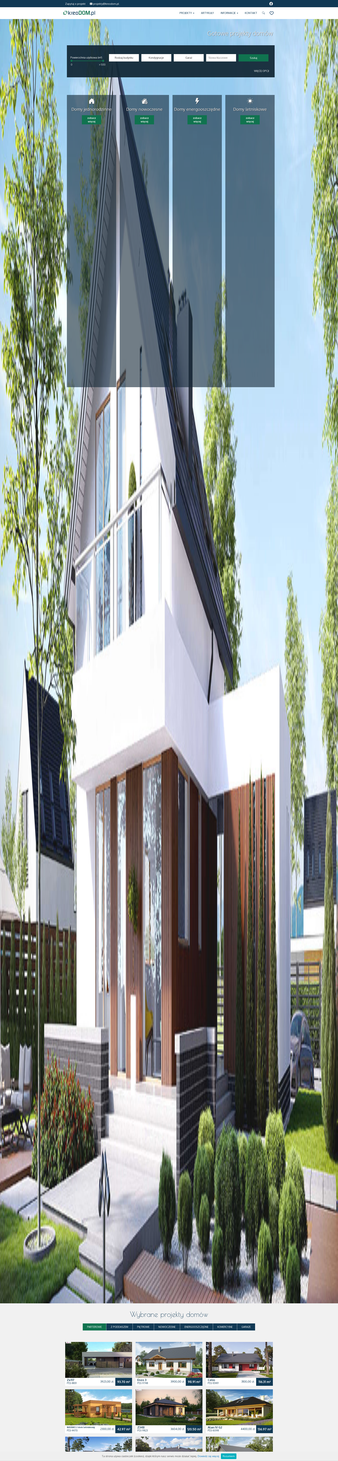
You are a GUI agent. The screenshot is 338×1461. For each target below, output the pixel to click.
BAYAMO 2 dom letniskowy (81, 1427)
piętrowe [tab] (143, 1326)
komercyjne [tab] (225, 1326)
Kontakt (251, 13)
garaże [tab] (246, 1326)
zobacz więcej (91, 119)
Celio (211, 1380)
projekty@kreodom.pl (105, 3)
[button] (264, 13)
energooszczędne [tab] (196, 1326)
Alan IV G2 (215, 1427)
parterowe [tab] (94, 1326)
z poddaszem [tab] (119, 1326)
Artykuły (207, 13)
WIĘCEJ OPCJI (261, 70)
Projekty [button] (186, 13)
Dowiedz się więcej (208, 1456)
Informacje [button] (228, 13)
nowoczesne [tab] (167, 1326)
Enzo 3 (141, 1380)
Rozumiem (229, 1456)
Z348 (141, 1427)
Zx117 (70, 1380)
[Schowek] (272, 13)
